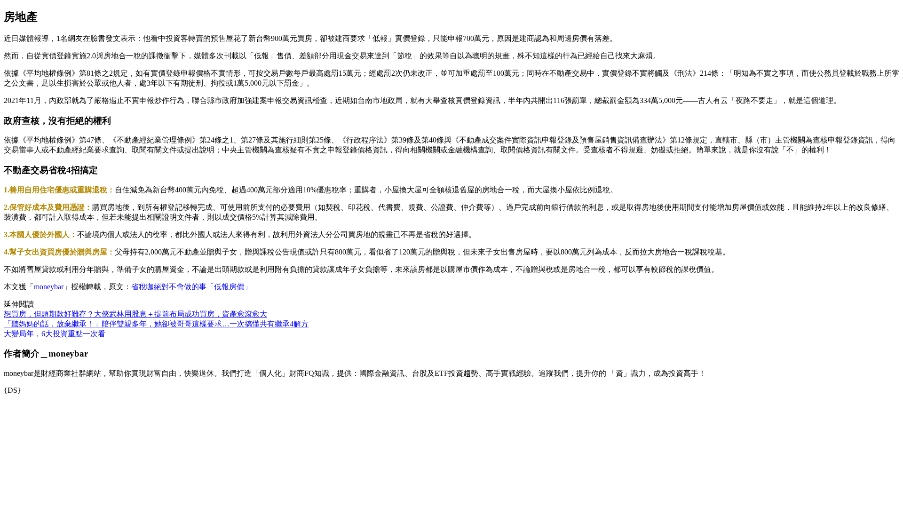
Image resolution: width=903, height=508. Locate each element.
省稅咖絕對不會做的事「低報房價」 (191, 287)
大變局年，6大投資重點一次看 (54, 334)
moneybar (48, 287)
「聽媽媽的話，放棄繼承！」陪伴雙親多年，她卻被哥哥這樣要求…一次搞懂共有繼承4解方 (156, 324)
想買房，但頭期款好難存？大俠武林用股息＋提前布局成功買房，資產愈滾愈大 (135, 314)
